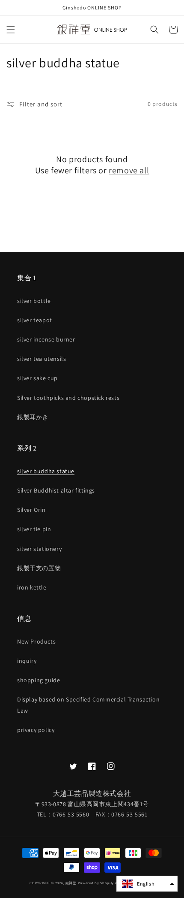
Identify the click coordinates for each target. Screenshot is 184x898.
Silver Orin (31, 510)
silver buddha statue (45, 471)
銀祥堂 (71, 882)
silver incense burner (46, 339)
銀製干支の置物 (39, 568)
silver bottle (34, 301)
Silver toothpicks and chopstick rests (68, 398)
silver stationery (39, 549)
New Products (36, 641)
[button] (10, 29)
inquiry (26, 661)
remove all (129, 170)
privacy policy (35, 730)
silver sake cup (37, 378)
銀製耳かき (32, 417)
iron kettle (32, 587)
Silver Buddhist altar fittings (56, 490)
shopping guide (38, 680)
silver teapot (34, 320)
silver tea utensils (41, 359)
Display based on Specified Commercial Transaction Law (88, 704)
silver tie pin (34, 529)
